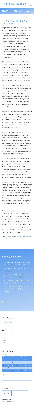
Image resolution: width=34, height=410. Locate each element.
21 (21, 368)
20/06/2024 (18, 236)
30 (30, 370)
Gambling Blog (11, 238)
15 (25, 365)
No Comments (27, 236)
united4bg (10, 236)
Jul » (7, 374)
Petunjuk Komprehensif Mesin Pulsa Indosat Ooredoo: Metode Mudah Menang (16, 288)
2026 (4, 334)
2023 (4, 342)
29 (25, 370)
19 (12, 368)
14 (21, 365)
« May (3, 374)
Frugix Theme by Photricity (9, 401)
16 (30, 365)
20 (17, 368)
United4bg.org (14, 4)
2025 (4, 337)
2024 (4, 340)
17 (3, 368)
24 (4, 370)
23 (30, 368)
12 (12, 365)
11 (8, 365)
